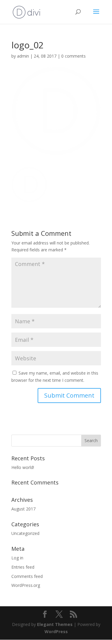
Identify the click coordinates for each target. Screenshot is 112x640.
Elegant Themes (55, 624)
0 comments (73, 56)
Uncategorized (25, 533)
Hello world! (22, 467)
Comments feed (27, 576)
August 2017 (23, 509)
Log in (17, 558)
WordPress (56, 631)
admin (23, 56)
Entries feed (22, 567)
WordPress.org (25, 585)
